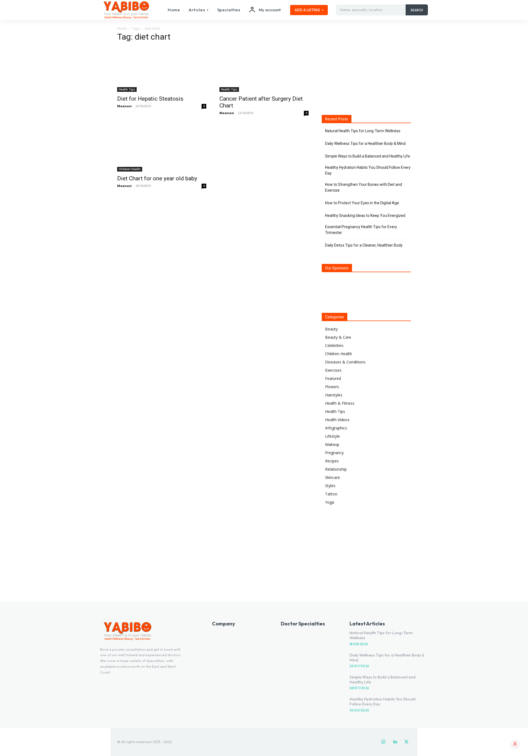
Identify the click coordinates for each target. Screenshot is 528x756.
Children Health (130, 169)
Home (122, 28)
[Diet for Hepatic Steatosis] (161, 69)
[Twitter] (406, 742)
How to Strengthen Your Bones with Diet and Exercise (363, 187)
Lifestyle (332, 436)
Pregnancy (334, 452)
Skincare (332, 477)
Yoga (329, 502)
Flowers (332, 386)
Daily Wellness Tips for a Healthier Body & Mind (365, 143)
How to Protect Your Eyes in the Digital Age (362, 203)
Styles (330, 485)
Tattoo (331, 493)
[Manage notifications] (515, 744)
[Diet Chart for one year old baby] (161, 149)
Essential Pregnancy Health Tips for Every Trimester (361, 230)
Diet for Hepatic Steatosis (150, 98)
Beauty (331, 329)
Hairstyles (333, 395)
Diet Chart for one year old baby (157, 178)
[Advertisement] (366, 68)
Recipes (332, 460)
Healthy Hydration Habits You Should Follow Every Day (368, 170)
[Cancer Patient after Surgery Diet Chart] (264, 69)
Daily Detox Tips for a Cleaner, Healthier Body (364, 245)
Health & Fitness (339, 403)
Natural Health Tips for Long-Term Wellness (362, 131)
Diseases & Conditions (345, 362)
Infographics (336, 428)
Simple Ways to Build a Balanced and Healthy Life (367, 156)
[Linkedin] (395, 742)
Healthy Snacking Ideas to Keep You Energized (365, 215)
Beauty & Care (338, 337)
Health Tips (127, 89)
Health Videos (337, 419)
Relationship (336, 469)
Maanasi (124, 106)
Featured (333, 378)
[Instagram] (383, 742)
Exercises (333, 370)
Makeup (332, 444)
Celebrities (334, 345)
